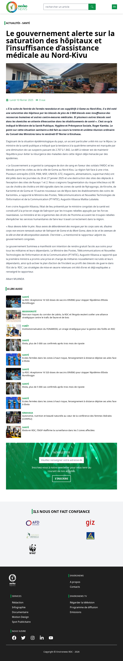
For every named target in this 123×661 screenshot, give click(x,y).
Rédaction (17, 602)
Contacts (75, 586)
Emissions (75, 612)
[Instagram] (32, 638)
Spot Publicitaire (21, 621)
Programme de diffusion (84, 607)
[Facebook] (14, 638)
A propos (75, 582)
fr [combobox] (114, 6)
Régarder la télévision (82, 602)
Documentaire (20, 612)
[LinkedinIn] (42, 638)
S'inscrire (61, 478)
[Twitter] (23, 638)
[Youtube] (51, 638)
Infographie (19, 607)
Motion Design (20, 617)
